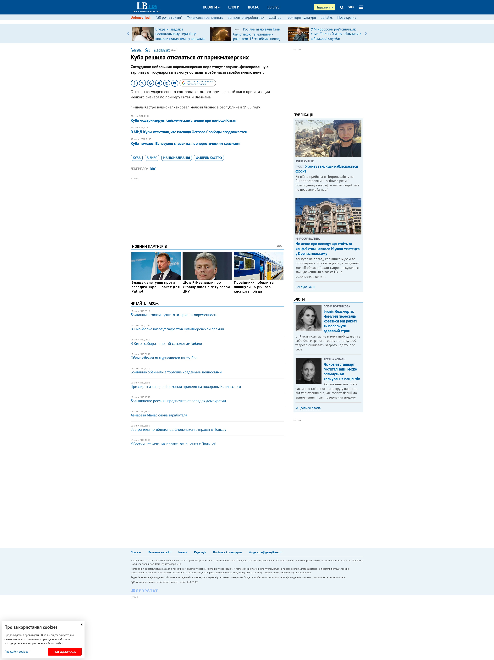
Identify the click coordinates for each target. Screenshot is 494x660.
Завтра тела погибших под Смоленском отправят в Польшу (178, 429)
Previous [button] (128, 33)
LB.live (273, 7)
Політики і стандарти (227, 552)
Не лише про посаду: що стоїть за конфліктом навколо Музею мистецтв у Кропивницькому (327, 248)
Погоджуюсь (65, 651)
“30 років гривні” (169, 17)
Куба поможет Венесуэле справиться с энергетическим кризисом (185, 143)
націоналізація (176, 158)
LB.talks (327, 17)
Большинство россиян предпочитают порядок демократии (178, 400)
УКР (351, 7)
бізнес (152, 158)
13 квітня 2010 (162, 49)
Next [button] (365, 33)
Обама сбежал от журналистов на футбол (164, 357)
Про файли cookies (16, 651)
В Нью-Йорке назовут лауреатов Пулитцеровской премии (177, 329)
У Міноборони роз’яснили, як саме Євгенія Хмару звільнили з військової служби (336, 34)
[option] (169, 33)
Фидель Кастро (209, 158)
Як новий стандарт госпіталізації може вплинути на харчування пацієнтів (342, 372)
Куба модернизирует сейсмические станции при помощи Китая (183, 120)
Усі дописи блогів (308, 408)
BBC (153, 169)
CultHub (275, 17)
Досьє (253, 7)
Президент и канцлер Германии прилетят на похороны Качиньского (186, 386)
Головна (136, 49)
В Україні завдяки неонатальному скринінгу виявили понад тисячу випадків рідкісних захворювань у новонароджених (180, 38)
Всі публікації (305, 287)
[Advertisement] (207, 208)
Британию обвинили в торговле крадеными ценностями (176, 372)
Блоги (233, 7)
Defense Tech (141, 17)
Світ (147, 49)
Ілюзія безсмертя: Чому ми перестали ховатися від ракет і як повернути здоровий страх (340, 321)
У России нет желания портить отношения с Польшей (173, 443)
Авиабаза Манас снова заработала (159, 415)
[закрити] (82, 624)
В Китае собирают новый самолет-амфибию (166, 343)
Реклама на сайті (159, 552)
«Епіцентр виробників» (246, 17)
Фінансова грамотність (205, 17)
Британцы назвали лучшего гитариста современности (174, 314)
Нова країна (346, 17)
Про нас (136, 552)
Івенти (182, 552)
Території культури (301, 17)
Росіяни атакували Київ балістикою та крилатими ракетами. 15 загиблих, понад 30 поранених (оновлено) (256, 36)
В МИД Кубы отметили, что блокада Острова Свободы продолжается (189, 132)
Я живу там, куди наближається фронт (326, 169)
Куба (137, 158)
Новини (210, 7)
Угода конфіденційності (265, 552)
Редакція (200, 552)
